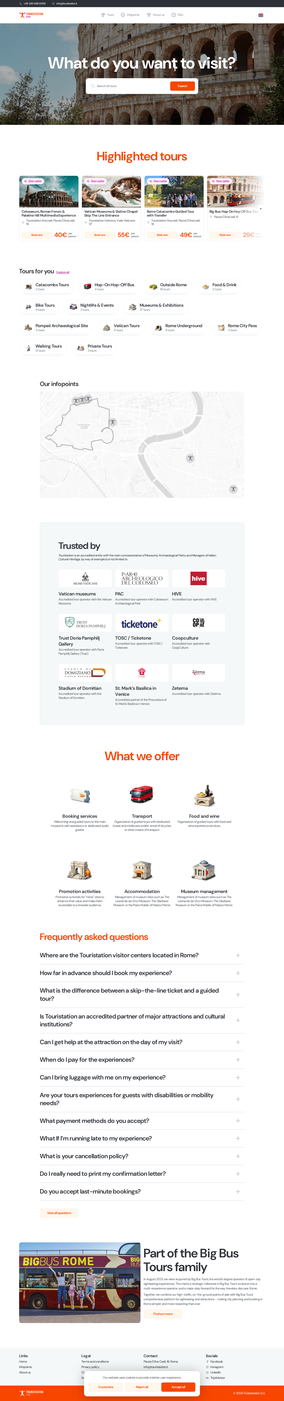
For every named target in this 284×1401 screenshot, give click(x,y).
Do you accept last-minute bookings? (90, 1191)
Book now (36, 235)
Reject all (142, 1387)
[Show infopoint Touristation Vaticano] (82, 400)
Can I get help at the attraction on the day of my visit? (111, 1042)
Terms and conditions (95, 1361)
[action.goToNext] (261, 209)
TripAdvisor (217, 1377)
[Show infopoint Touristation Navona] (190, 458)
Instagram (216, 1367)
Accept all (178, 1387)
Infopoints (25, 1367)
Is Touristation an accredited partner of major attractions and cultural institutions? (132, 1020)
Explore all (62, 272)
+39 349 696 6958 (35, 3)
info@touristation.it (66, 3)
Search (182, 86)
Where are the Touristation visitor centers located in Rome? (119, 955)
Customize (105, 1387)
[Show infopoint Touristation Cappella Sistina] (75, 401)
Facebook (216, 1361)
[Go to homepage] (58, 15)
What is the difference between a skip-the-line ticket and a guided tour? (129, 995)
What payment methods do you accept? (94, 1121)
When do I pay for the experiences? (87, 1060)
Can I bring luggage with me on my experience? (103, 1077)
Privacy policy (90, 1367)
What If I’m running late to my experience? (96, 1138)
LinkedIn (215, 1372)
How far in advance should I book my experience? (106, 973)
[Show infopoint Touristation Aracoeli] (233, 489)
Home (23, 1361)
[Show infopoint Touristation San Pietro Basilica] (112, 422)
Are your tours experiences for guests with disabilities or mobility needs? (126, 1099)
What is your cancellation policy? (84, 1156)
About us (25, 1372)
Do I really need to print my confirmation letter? (103, 1174)
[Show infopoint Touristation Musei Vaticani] (88, 398)
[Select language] (261, 15)
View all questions (59, 1213)
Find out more (162, 1314)
